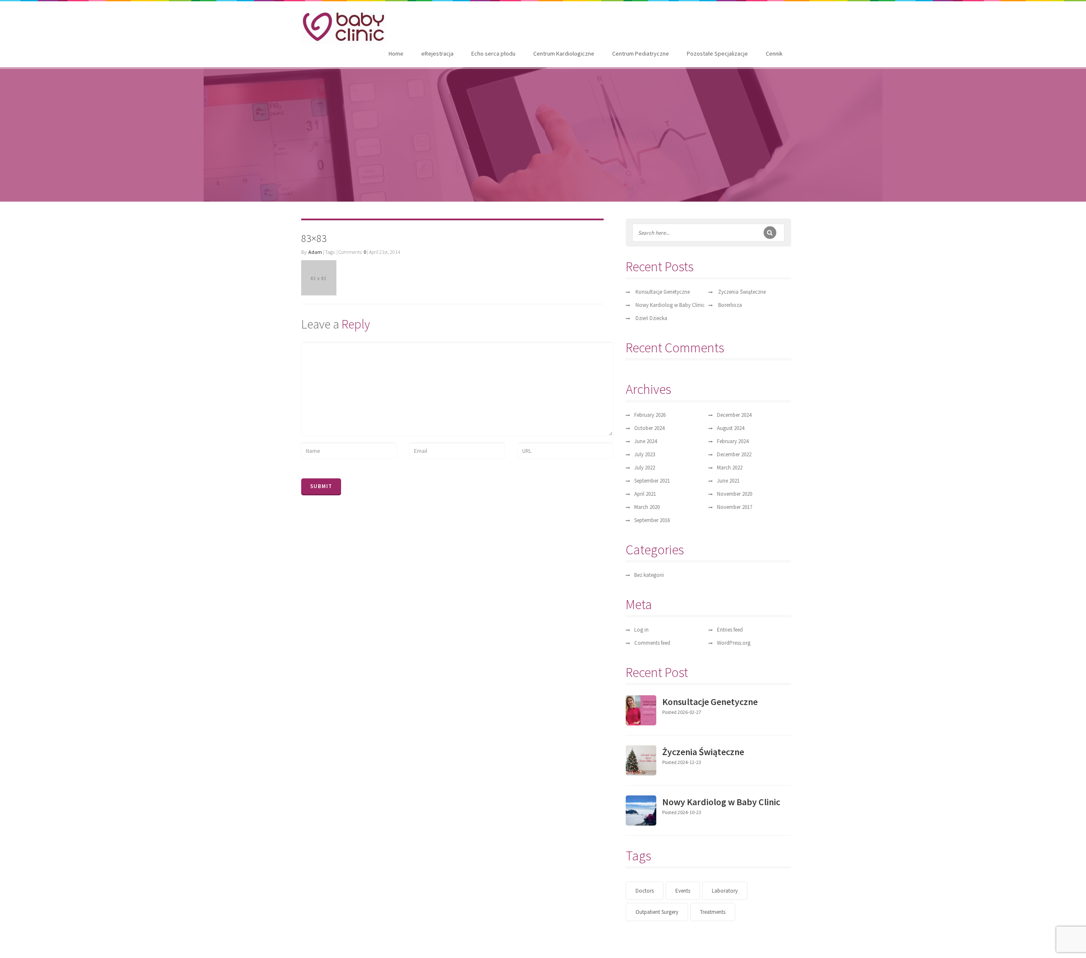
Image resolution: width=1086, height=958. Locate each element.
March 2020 (647, 507)
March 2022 (729, 467)
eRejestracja (437, 53)
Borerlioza (730, 305)
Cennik (774, 53)
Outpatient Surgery (656, 912)
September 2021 (652, 480)
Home (396, 53)
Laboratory (725, 890)
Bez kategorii (649, 575)
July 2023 (644, 454)
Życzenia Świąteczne (742, 291)
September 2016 (652, 520)
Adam (315, 252)
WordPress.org (733, 642)
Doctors (644, 890)
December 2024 (734, 415)
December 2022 (734, 454)
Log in (641, 629)
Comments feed (652, 642)
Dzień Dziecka (651, 318)
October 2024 (649, 428)
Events (682, 890)
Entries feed (730, 629)
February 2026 (650, 415)
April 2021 (645, 493)
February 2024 (732, 441)
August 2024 (730, 428)
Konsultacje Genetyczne (662, 291)
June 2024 (645, 441)
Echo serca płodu (493, 53)
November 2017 (734, 507)
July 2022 (644, 467)
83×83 (314, 238)
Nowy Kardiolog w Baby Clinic (670, 305)
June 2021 (728, 480)
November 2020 (734, 493)
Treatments (712, 912)
